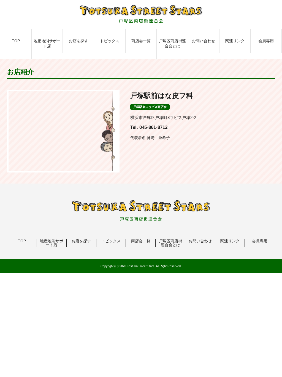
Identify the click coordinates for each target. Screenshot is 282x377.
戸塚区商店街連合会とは (172, 44)
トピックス (109, 41)
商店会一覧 (141, 41)
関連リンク (235, 41)
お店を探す (78, 41)
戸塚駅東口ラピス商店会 (150, 106)
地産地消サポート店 (47, 44)
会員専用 (266, 41)
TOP (16, 41)
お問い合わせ (203, 41)
